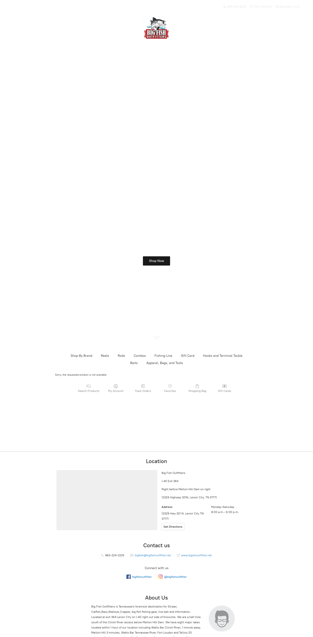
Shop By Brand (81, 356)
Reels (105, 356)
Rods (121, 356)
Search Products (88, 391)
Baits (134, 363)
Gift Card (187, 356)
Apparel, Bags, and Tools (164, 363)
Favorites (170, 391)
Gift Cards (224, 391)
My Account (116, 391)
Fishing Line (163, 356)
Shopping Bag (197, 391)
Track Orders (143, 391)
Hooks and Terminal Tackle (223, 356)
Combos (140, 356)
